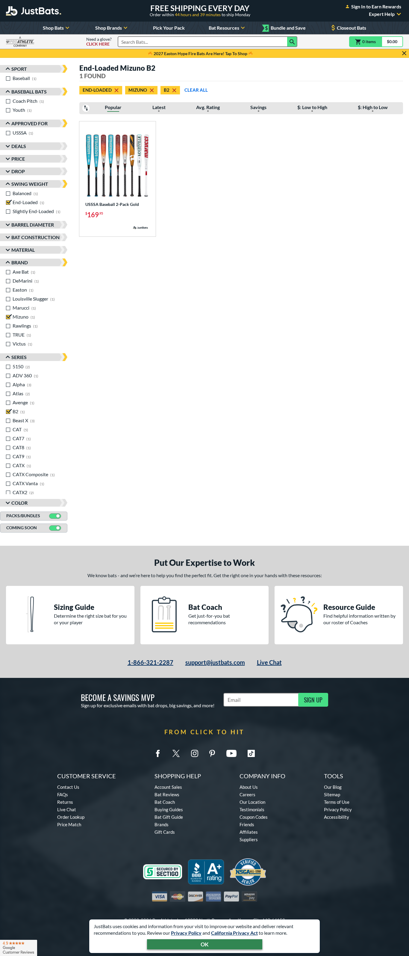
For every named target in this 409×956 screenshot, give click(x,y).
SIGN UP (313, 699)
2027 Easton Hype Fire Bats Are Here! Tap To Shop (200, 53)
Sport (19, 69)
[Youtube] (231, 753)
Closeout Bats (351, 28)
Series (19, 357)
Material (23, 250)
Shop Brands (108, 28)
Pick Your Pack (169, 28)
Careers (247, 794)
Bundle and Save (285, 28)
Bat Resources (224, 28)
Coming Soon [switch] (21, 527)
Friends (247, 824)
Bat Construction (35, 237)
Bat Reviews (166, 794)
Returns (65, 802)
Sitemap (332, 794)
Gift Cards (164, 832)
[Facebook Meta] (157, 753)
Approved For (29, 123)
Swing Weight (29, 184)
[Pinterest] (212, 753)
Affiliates (249, 832)
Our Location (252, 802)
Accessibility (336, 817)
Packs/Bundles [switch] (23, 515)
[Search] (292, 41)
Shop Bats (53, 28)
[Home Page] (33, 11)
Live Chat (269, 662)
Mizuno (137, 90)
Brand (19, 262)
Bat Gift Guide (168, 817)
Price (18, 159)
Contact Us (68, 787)
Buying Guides (168, 809)
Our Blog (333, 787)
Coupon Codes (254, 817)
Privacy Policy (186, 933)
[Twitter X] (176, 753)
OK (205, 944)
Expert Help (382, 14)
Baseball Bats (29, 91)
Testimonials (252, 809)
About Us (249, 787)
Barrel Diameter (32, 224)
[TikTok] (251, 753)
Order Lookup (70, 817)
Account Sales (168, 787)
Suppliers (249, 839)
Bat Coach (164, 802)
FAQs (62, 794)
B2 (166, 90)
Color (19, 503)
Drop (18, 171)
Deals (18, 146)
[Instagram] (194, 753)
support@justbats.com (215, 662)
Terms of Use (336, 802)
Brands (161, 824)
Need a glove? (99, 41)
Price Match (69, 824)
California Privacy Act (234, 933)
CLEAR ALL (196, 90)
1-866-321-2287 (150, 662)
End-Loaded (97, 90)
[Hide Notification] (404, 53)
